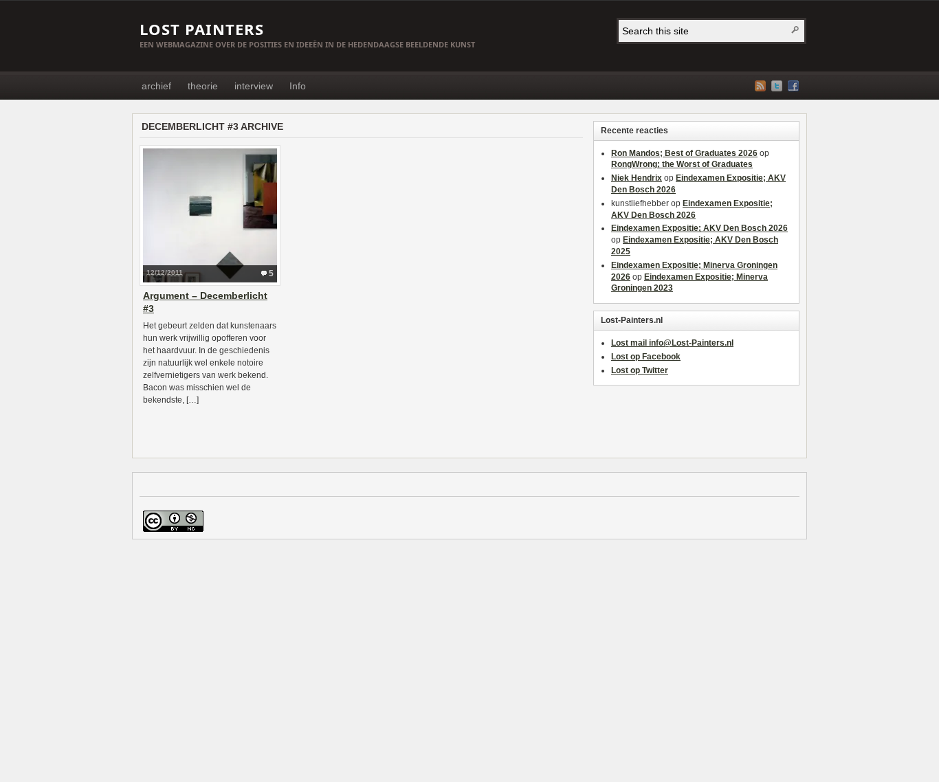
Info (297, 85)
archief (156, 85)
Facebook (793, 85)
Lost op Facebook (646, 356)
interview (253, 85)
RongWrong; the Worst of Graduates (682, 164)
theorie (203, 85)
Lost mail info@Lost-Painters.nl (672, 343)
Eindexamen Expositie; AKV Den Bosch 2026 (699, 228)
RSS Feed (760, 85)
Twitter (776, 85)
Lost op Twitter (639, 370)
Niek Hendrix (636, 178)
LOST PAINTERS (202, 29)
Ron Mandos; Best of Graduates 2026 (684, 153)
